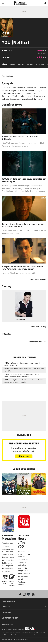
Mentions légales (7, 639)
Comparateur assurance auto (11, 633)
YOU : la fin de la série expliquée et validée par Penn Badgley (24, 180)
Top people (6, 612)
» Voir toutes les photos (37, 341)
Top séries (6, 607)
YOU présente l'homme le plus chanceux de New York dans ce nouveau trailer (22, 267)
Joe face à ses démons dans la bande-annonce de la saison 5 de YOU (24, 225)
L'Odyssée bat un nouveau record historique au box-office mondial (23, 364)
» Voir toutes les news (38, 279)
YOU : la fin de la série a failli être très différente (20, 137)
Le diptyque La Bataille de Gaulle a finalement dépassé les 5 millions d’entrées (23, 381)
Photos (21, 64)
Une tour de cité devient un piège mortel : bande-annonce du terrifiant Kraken (21, 375)
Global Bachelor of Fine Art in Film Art (33, 633)
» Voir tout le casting (38, 327)
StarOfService (6, 635)
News (12, 64)
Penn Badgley (7, 76)
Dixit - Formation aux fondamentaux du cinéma (26, 635)
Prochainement (8, 601)
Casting (40, 64)
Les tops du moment (10, 618)
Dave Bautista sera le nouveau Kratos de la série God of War (23, 370)
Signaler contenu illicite (21, 639)
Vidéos (30, 64)
